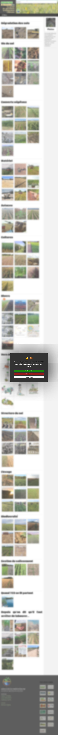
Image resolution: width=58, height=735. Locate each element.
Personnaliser (29, 377)
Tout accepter (29, 371)
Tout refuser (29, 374)
